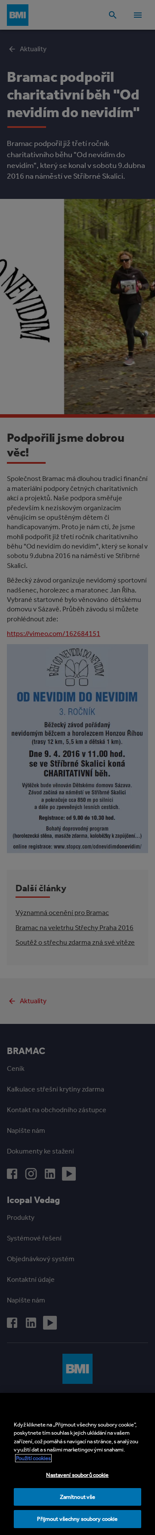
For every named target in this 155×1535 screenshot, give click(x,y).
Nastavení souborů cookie (77, 1475)
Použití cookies (33, 1458)
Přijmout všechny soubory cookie (77, 1519)
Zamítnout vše (78, 1497)
